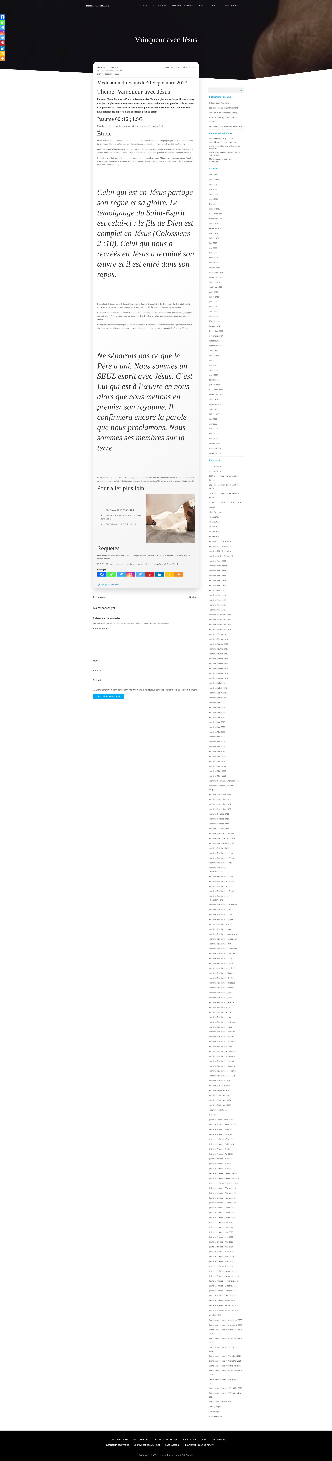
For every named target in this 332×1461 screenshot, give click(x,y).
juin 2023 (213, 360)
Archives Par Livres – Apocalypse (223, 934)
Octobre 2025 (215, 1315)
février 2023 (214, 380)
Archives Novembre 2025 (220, 809)
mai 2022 (213, 424)
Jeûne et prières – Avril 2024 (221, 1163)
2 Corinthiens (215, 471)
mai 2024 (213, 306)
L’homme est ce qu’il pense (147, 1445)
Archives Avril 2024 (217, 600)
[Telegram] (121, 574)
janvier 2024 (214, 326)
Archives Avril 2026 (217, 610)
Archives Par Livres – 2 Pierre (221, 881)
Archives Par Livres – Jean (220, 992)
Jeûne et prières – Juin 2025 (221, 1232)
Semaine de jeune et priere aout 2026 (225, 1320)
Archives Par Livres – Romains (222, 1066)
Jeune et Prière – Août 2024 (221, 1119)
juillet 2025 (214, 238)
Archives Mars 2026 (217, 776)
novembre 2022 (216, 394)
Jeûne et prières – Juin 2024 (221, 1227)
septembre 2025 (216, 228)
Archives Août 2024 (217, 575)
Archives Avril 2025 (217, 605)
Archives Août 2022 (217, 561)
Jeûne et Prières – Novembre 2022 (224, 1271)
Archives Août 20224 (218, 565)
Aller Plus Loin (215, 512)
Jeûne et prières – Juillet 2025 (222, 1217)
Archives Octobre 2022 (219, 814)
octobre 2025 (214, 223)
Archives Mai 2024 (217, 741)
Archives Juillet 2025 (218, 697)
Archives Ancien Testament (221, 556)
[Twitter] (140, 574)
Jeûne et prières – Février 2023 (222, 1188)
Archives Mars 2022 (217, 756)
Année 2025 (214, 531)
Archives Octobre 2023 (219, 819)
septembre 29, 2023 (186, 67)
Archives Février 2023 (218, 639)
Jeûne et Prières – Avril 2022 (221, 1154)
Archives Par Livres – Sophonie (222, 1071)
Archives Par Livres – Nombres (222, 1041)
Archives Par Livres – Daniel (221, 944)
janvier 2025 (214, 267)
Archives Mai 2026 (217, 751)
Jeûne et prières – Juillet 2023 (222, 1207)
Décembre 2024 (216, 272)
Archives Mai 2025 (217, 746)
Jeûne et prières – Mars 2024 (221, 1261)
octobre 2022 (214, 399)
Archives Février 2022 (218, 634)
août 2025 (213, 233)
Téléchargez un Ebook (182, 6)
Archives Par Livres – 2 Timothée (223, 904)
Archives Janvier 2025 (218, 673)
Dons (201, 6)
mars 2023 (213, 375)
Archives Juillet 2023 (218, 688)
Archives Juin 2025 (217, 717)
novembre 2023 (216, 336)
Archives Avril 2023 (217, 595)
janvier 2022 (214, 443)
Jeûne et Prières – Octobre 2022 (223, 1286)
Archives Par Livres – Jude (220, 1012)
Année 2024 (214, 526)
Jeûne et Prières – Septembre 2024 (224, 1310)
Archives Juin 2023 (217, 707)
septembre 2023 (216, 345)
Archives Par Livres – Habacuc (222, 983)
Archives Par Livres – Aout (220, 929)
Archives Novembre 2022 (220, 794)
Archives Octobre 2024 (219, 823)
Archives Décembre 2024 (220, 624)
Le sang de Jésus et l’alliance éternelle (225, 126)
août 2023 (213, 350)
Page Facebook (172, 1445)
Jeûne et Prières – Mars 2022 (221, 1251)
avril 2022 (213, 428)
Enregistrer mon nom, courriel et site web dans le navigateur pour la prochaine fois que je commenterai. (147, 689)
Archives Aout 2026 (217, 585)
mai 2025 (213, 248)
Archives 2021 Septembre (220, 551)
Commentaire (100, 628)
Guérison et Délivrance (117, 1445)
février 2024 (214, 321)
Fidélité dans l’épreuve (219, 103)
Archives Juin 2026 (217, 727)
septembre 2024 (216, 287)
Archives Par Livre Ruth (219, 848)
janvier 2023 (214, 384)
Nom (96, 660)
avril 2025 (213, 253)
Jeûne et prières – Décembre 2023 (224, 1178)
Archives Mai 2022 (217, 732)
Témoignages (215, 1406)
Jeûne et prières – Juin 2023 (221, 1222)
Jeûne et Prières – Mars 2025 (221, 1266)
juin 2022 (213, 419)
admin (170, 67)
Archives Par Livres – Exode (221, 963)
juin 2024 (213, 301)
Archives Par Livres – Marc (220, 1027)
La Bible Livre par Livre (166, 1439)
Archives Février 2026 (218, 654)
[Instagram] (130, 574)
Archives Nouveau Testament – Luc (224, 781)
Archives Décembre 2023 (220, 619)
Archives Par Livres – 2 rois (220, 886)
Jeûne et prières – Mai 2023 (221, 1242)
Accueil (143, 6)
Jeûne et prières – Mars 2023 (221, 1256)
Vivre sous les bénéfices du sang (223, 112)
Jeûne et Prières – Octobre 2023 (223, 1290)
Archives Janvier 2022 (218, 658)
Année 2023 (114, 67)
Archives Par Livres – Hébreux (222, 987)
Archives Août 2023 (217, 570)
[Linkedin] (159, 574)
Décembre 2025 (216, 213)
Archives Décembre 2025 (220, 629)
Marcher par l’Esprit (226, 138)
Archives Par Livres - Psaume (109, 70)
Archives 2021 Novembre (220, 546)
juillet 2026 (214, 179)
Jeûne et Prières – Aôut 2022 (221, 1139)
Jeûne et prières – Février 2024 (222, 1193)
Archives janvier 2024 (218, 668)
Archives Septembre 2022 (220, 1090)
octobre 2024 (214, 282)
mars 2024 (213, 316)
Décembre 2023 (216, 331)
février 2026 (214, 204)
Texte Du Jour (159, 6)
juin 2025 (213, 243)
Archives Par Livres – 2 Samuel (222, 891)
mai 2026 (213, 189)
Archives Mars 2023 (217, 761)
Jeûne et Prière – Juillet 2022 (221, 1129)
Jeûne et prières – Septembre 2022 (224, 1300)
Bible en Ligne (219, 1439)
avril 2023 (213, 370)
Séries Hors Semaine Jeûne (221, 1401)
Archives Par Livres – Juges (220, 1017)
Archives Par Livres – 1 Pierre (221, 858)
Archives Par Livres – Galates (221, 973)
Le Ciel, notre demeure (227, 142)
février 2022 (214, 438)
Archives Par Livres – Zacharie (222, 1076)
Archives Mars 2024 (217, 766)
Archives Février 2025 (218, 649)
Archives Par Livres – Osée (220, 1046)
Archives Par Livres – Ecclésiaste (223, 948)
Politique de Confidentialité (199, 1445)
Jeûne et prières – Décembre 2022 (224, 1173)
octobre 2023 (214, 341)
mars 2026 (213, 199)
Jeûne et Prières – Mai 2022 (221, 1237)
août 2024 (213, 292)
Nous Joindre (231, 6)
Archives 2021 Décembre (220, 541)
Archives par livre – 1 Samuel (221, 833)
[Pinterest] (149, 574)
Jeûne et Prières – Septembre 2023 (224, 1305)
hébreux (212, 1115)
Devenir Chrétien (141, 1439)
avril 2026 (213, 194)
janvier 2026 (214, 209)
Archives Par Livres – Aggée (221, 919)
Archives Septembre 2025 (220, 1105)
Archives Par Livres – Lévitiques (222, 1022)
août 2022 (213, 409)
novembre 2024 (216, 277)
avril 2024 (213, 311)
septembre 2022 (216, 404)
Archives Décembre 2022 (220, 614)
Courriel (98, 670)
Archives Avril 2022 (217, 590)
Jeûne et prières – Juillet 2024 (222, 1212)
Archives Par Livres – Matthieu (222, 1031)
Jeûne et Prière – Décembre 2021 (223, 1124)
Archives (213, 6)
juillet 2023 (214, 355)
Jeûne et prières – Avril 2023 (221, 1158)
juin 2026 (213, 184)
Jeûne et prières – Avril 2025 (221, 1168)
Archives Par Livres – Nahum (221, 1036)
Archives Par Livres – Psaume (221, 1061)
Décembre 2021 (216, 448)
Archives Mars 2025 (217, 771)
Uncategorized (215, 1416)
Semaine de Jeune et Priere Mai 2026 (225, 1361)
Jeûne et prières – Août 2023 (221, 1144)
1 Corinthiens (215, 466)
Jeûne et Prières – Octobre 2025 (223, 1295)
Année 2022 (214, 517)
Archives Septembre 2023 (108, 74)
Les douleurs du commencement (223, 108)
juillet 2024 (214, 297)
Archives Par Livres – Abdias (221, 909)
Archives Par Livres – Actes (220, 914)
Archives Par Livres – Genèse (221, 978)
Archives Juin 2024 (217, 712)
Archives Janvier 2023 (218, 663)
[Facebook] (101, 574)
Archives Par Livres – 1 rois (220, 863)
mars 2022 (213, 433)
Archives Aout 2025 (217, 580)
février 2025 (214, 262)
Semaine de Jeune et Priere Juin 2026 (225, 1356)
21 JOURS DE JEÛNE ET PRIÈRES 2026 (225, 502)
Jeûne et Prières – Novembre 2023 (224, 1276)
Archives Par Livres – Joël (220, 1007)
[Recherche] (241, 90)
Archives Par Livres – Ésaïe (220, 958)
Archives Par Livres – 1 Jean (221, 853)
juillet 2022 (214, 414)
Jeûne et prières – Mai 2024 (221, 1247)
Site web (97, 680)
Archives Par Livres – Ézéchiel (222, 968)
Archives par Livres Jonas (220, 1085)
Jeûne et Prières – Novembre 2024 (224, 1281)
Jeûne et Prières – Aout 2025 (221, 1149)
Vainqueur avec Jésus (110, 584)
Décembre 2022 (216, 389)
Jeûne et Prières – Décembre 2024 (223, 1183)
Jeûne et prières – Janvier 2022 (222, 1202)
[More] (178, 574)
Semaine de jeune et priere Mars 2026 (226, 1366)
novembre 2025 (216, 218)
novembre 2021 (216, 453)
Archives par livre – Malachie (221, 843)
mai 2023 (213, 365)
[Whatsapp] (111, 574)
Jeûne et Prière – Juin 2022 (220, 1134)
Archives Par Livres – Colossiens (223, 939)
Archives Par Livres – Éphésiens (222, 953)
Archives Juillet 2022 (218, 683)
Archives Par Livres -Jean (219, 1080)
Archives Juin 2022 (217, 702)
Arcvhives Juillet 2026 (218, 1110)
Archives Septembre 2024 (220, 1100)
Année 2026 (214, 536)
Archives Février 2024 (218, 644)
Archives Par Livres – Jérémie (221, 997)
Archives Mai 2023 (217, 736)
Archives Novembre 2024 (220, 804)
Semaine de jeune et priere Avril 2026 (225, 1325)
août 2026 (213, 174)
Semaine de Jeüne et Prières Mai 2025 (225, 1388)
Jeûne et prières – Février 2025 (222, 1198)
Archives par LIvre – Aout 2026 (222, 838)
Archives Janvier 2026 (218, 678)
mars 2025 (213, 257)
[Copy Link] (169, 574)
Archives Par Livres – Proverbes (222, 1056)
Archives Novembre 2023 (220, 799)
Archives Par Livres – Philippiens (223, 1051)
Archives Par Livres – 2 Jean (221, 876)
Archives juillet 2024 (218, 693)
